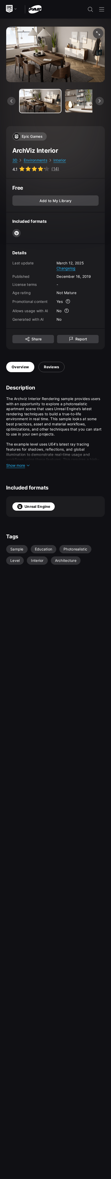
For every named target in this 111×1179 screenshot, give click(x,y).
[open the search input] (90, 9)
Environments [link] (35, 160)
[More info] (68, 301)
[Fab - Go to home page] (35, 9)
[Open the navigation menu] (102, 9)
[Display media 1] (85, 101)
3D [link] (15, 160)
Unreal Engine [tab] (37, 506)
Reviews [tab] (51, 367)
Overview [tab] (20, 367)
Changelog (66, 268)
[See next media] (100, 101)
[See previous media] (11, 101)
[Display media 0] (40, 101)
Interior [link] (59, 160)
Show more (15, 465)
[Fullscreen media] (98, 33)
